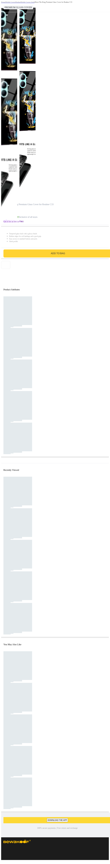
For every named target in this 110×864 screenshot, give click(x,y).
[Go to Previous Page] (4, 6)
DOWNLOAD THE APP (57, 820)
